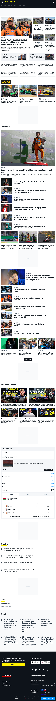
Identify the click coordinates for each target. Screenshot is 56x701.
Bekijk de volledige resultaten (41, 516)
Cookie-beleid (29, 696)
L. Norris (10, 506)
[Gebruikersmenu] (53, 2)
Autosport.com (5, 683)
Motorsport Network (23, 698)
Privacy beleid (36, 696)
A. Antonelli (11, 512)
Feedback (33, 678)
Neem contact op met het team (37, 684)
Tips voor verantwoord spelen (37, 682)
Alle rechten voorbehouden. (34, 698)
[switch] (52, 490)
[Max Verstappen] (6, 509)
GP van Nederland (11, 456)
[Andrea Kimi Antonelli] (6, 513)
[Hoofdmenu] (2, 2)
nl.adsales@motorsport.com (37, 686)
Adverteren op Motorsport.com (37, 680)
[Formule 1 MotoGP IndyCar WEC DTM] (28, 452)
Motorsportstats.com (6, 685)
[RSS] (47, 670)
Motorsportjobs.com (6, 681)
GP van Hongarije (12, 498)
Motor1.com (4, 678)
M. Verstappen (11, 509)
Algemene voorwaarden (21, 696)
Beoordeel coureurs (15, 516)
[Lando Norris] (6, 506)
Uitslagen (52, 473)
